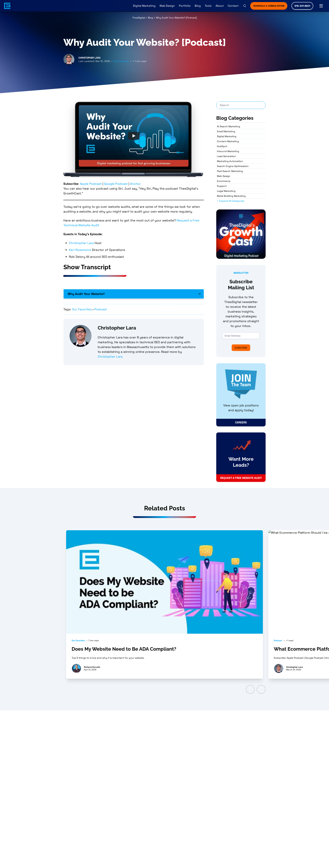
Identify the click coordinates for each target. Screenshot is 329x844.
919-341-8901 (302, 5)
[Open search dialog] (244, 6)
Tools (208, 6)
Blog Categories (234, 118)
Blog (198, 6)
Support (222, 186)
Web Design (167, 6)
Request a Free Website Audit (241, 478)
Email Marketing (226, 131)
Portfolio (185, 6)
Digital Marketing (144, 6)
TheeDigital (138, 17)
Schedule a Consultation (268, 5)
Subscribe (241, 347)
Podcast (100, 309)
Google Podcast (116, 184)
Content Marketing (228, 141)
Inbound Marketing (228, 151)
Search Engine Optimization (233, 166)
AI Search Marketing (228, 126)
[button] (250, 689)
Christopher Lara (81, 243)
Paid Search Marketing (230, 171)
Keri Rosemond (80, 250)
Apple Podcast (91, 184)
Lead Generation (226, 156)
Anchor (135, 184)
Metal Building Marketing (231, 195)
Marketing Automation (230, 161)
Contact (233, 6)
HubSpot (222, 146)
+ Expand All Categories (230, 200)
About (220, 6)
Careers (241, 422)
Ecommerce (223, 181)
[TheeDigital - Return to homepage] (7, 6)
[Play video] (133, 136)
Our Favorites (121, 61)
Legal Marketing (226, 191)
